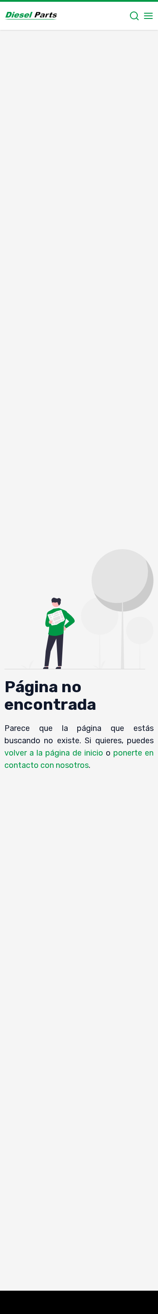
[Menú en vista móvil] (148, 16)
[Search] (134, 16)
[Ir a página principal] (30, 16)
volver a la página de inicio (54, 753)
